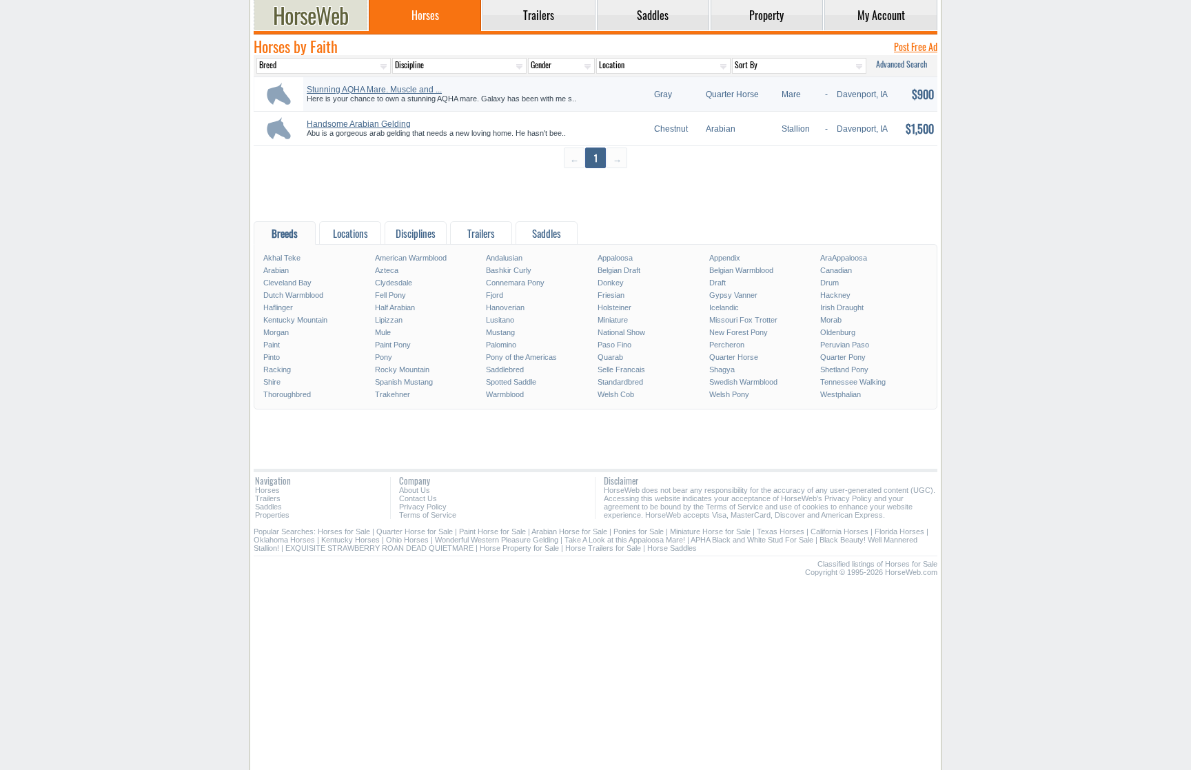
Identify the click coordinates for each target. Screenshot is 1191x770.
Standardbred (620, 382)
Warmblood (505, 394)
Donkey (611, 282)
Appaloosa (615, 258)
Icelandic (724, 307)
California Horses (839, 531)
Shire (272, 382)
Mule (383, 332)
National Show (621, 332)
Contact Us (418, 498)
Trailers (268, 498)
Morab (831, 320)
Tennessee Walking (853, 382)
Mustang (500, 332)
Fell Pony (390, 295)
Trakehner (392, 394)
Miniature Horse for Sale (710, 531)
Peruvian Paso (844, 345)
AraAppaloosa (843, 258)
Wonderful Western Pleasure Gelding (496, 540)
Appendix (724, 258)
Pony (383, 357)
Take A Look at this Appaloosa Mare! (624, 540)
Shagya (722, 369)
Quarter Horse (733, 357)
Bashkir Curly (508, 270)
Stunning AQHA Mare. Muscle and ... (374, 89)
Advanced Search (901, 64)
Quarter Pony (843, 357)
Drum (829, 282)
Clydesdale (393, 282)
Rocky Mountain (402, 369)
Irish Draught (842, 307)
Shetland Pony (844, 369)
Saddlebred (505, 369)
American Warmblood (411, 258)
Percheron (726, 345)
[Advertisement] (595, 194)
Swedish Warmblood (743, 382)
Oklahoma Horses (284, 540)
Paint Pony (393, 345)
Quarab (610, 357)
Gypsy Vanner (733, 295)
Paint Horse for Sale (492, 531)
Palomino (501, 345)
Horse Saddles (672, 548)
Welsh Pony (729, 394)
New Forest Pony (738, 332)
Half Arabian (395, 307)
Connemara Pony (515, 282)
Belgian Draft (619, 270)
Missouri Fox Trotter (743, 320)
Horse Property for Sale (519, 548)
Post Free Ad (915, 46)
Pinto (271, 357)
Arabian (276, 270)
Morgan (276, 332)
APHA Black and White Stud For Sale (752, 540)
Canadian (836, 270)
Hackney (835, 295)
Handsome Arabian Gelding (359, 124)
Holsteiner (614, 307)
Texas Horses (780, 531)
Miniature (613, 320)
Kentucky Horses (350, 540)
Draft (717, 282)
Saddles (268, 507)
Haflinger (278, 307)
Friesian (611, 295)
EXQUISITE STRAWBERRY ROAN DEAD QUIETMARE (379, 548)
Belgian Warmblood (741, 270)
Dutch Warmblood (293, 295)
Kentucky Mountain (295, 320)
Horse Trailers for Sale (603, 548)
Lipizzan (389, 320)
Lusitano (500, 320)
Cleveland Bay (287, 282)
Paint (271, 345)
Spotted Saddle (511, 382)
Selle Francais (621, 369)
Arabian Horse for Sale (569, 531)
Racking (277, 369)
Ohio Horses (407, 540)
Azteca (386, 270)
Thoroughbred (287, 394)
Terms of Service (427, 515)
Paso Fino (614, 345)
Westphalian (840, 394)
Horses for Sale (344, 531)
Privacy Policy (423, 507)
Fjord (494, 295)
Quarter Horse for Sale (414, 531)
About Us (414, 490)
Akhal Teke (282, 258)
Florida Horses (899, 531)
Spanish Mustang (404, 382)
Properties (272, 515)
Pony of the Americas (521, 357)
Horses (267, 490)
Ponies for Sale (638, 531)
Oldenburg (837, 332)
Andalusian (504, 258)
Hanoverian (505, 307)
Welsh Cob (616, 394)
